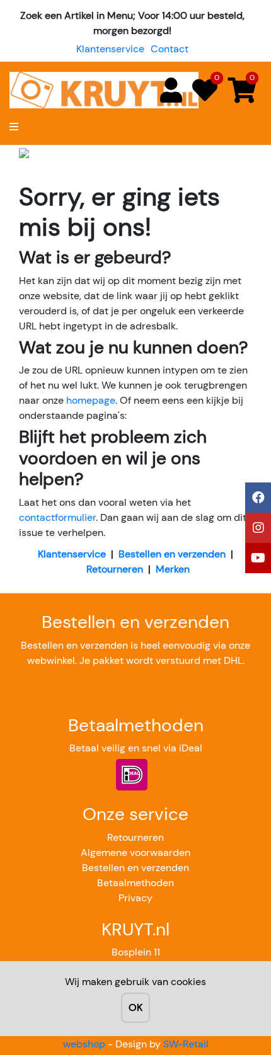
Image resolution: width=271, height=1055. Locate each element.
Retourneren (114, 569)
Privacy (135, 897)
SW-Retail (186, 1044)
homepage (90, 400)
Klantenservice (110, 48)
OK (135, 1007)
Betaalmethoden (135, 882)
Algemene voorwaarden (135, 852)
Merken (173, 569)
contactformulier (57, 517)
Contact (169, 48)
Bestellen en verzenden (172, 554)
